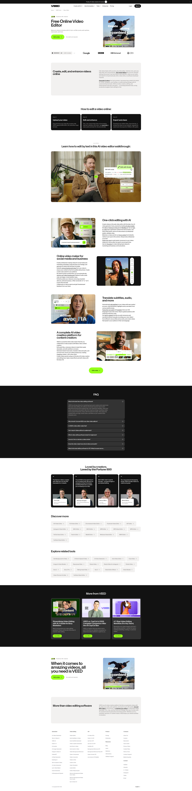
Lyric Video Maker (56, 768)
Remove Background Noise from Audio (76, 778)
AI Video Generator (56, 735)
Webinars (108, 751)
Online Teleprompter (75, 770)
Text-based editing (121, 72)
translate (119, 310)
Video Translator (74, 765)
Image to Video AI (56, 751)
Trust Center (126, 743)
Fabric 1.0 (54, 743)
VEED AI (54, 741)
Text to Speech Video (57, 762)
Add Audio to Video (74, 749)
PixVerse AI (111, 228)
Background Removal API (94, 749)
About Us (125, 735)
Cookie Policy (126, 749)
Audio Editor (73, 768)
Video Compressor (74, 754)
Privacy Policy (126, 746)
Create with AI (77, 6)
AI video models (130, 226)
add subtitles (114, 304)
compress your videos (121, 708)
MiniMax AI (125, 228)
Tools (98, 6)
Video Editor (73, 735)
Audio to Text (73, 762)
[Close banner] (190, 1)
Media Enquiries (127, 757)
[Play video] (96, 176)
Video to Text (73, 759)
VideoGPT (54, 754)
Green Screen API (92, 754)
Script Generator (56, 770)
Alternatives (108, 753)
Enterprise (105, 6)
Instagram (125, 772)
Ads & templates (89, 6)
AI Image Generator (57, 749)
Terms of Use (126, 751)
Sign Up (138, 6)
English (137, 786)
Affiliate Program (110, 756)
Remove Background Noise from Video (76, 774)
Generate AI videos (104, 80)
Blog (107, 745)
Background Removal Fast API (95, 751)
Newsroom (126, 741)
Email (124, 778)
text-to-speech (109, 315)
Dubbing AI (54, 759)
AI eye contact (122, 235)
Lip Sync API (91, 741)
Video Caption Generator (76, 743)
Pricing (112, 6)
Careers (125, 738)
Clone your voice (106, 240)
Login (130, 6)
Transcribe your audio (108, 310)
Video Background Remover (76, 751)
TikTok (124, 775)
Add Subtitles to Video (75, 738)
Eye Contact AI (73, 781)
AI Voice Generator (56, 765)
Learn (107, 748)
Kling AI (117, 228)
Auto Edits (105, 125)
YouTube (125, 764)
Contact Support (127, 754)
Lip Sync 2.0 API (91, 743)
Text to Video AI (55, 738)
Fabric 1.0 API (91, 738)
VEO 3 (106, 228)
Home (52, 10)
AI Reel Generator (56, 757)
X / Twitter (125, 770)
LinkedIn (125, 767)
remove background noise (69, 268)
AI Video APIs (91, 735)
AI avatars (109, 244)
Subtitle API (90, 746)
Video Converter (74, 757)
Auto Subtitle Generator (75, 741)
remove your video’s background (66, 275)
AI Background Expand (57, 773)
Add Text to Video (74, 746)
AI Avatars (54, 746)
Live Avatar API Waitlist (93, 757)
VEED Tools (58, 10)
